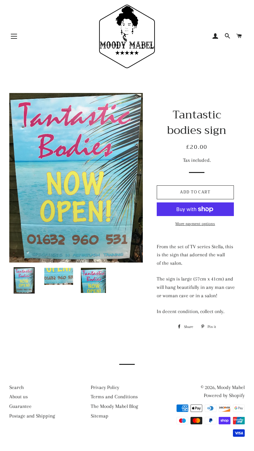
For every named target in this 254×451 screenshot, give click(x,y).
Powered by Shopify (224, 395)
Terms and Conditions (114, 397)
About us (18, 397)
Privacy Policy (105, 387)
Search (16, 387)
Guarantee (20, 406)
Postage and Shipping (32, 416)
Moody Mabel (231, 387)
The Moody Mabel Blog (114, 406)
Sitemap (99, 416)
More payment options (195, 223)
